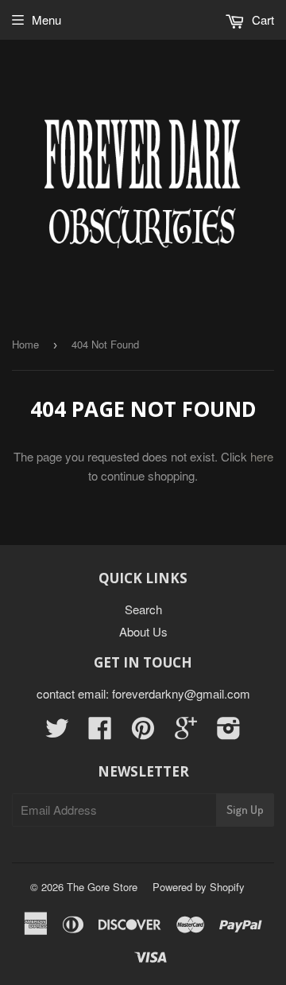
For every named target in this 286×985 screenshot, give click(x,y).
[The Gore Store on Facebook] (100, 732)
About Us (143, 631)
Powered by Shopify (199, 886)
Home (25, 344)
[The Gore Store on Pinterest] (143, 732)
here (261, 456)
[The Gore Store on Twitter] (57, 732)
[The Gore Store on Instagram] (229, 732)
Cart (261, 19)
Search (143, 609)
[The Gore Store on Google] (186, 732)
